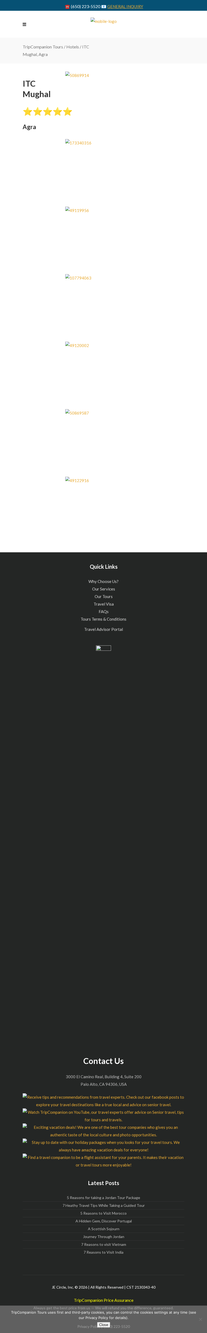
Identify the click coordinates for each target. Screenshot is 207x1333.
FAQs (104, 611)
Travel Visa (104, 604)
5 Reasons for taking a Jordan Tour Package (103, 1197)
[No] (200, 1319)
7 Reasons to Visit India (103, 1252)
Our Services (103, 588)
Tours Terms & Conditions (103, 619)
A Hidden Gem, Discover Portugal (103, 1221)
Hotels (72, 46)
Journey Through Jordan (103, 1236)
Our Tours (104, 596)
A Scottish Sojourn (103, 1228)
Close (103, 1325)
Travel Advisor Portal (103, 629)
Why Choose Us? (103, 581)
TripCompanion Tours (43, 46)
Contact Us (103, 1061)
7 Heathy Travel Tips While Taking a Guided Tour (104, 1205)
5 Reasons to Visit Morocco (103, 1213)
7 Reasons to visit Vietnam (103, 1244)
